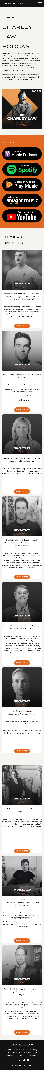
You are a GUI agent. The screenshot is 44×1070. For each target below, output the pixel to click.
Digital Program (14, 1052)
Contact (32, 1055)
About (9, 1050)
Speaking (28, 1052)
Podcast (22, 1055)
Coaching (33, 1050)
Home (17, 1050)
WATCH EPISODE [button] (22, 326)
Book (24, 1050)
